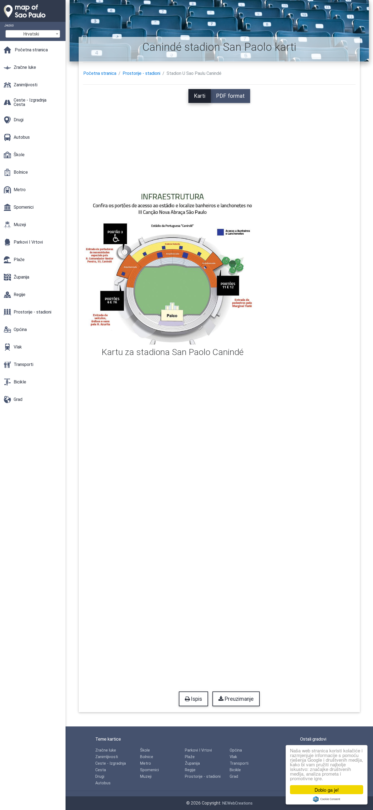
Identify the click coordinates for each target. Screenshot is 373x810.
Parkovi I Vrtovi (198, 750)
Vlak (233, 757)
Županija (192, 763)
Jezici (9, 25)
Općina (236, 750)
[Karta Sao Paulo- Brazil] (33, 19)
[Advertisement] (219, 141)
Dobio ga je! (327, 789)
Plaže (190, 757)
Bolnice (146, 757)
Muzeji (146, 776)
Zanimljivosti (106, 757)
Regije (190, 770)
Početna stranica (99, 73)
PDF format (230, 96)
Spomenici (149, 770)
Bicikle (235, 770)
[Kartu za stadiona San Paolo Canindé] (172, 265)
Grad (234, 776)
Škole (145, 750)
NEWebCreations (237, 803)
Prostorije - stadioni (141, 73)
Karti (199, 96)
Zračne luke (105, 750)
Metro (145, 763)
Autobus (103, 783)
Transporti (239, 763)
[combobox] (32, 34)
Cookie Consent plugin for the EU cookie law (326, 799)
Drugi (99, 776)
